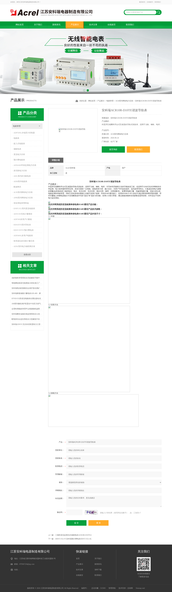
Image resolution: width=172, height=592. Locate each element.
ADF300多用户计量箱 (23, 219)
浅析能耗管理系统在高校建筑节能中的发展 (27, 278)
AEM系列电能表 (20, 181)
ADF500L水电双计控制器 (24, 133)
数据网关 (17, 187)
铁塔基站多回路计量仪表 (24, 241)
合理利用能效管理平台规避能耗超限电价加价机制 (27, 309)
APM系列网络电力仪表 (23, 198)
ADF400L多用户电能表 (23, 236)
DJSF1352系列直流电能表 (24, 208)
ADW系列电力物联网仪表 (24, 246)
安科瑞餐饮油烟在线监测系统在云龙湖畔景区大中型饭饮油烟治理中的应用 (27, 314)
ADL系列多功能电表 (22, 176)
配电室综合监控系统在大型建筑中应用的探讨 (27, 319)
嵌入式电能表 (19, 144)
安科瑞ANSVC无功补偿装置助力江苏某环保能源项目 (27, 324)
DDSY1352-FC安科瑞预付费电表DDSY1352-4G (73, 539)
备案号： (84, 588)
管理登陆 (112, 588)
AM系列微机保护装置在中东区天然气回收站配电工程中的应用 (27, 304)
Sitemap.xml (140, 588)
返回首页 (142, 2)
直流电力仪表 (19, 154)
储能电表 (17, 149)
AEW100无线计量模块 (23, 214)
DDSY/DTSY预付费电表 (24, 230)
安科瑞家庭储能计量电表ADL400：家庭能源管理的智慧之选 (27, 293)
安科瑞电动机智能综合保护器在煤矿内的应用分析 (27, 288)
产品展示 (75, 25)
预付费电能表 (19, 160)
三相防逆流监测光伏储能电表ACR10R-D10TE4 (73, 535)
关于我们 (38, 25)
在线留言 (150, 2)
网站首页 (20, 25)
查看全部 (27, 255)
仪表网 (130, 588)
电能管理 (109, 101)
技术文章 (93, 25)
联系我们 (158, 2)
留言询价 (113, 149)
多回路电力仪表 (20, 171)
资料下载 (98, 570)
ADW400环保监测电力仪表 (25, 165)
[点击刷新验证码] (91, 512)
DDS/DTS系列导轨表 (22, 225)
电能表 (16, 138)
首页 (78, 559)
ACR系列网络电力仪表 (124, 101)
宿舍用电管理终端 (21, 203)
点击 (39, 126)
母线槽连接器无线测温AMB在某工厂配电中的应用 (27, 283)
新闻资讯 (56, 25)
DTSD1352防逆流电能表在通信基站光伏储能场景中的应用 (27, 298)
